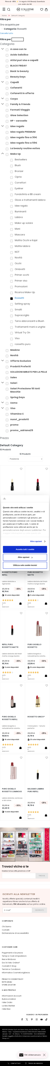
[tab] (25, 44)
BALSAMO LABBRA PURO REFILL (36, 790)
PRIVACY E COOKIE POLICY (12, 979)
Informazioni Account (11, 996)
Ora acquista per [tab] (9, 24)
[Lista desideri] (42, 9)
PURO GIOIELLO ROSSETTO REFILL (10, 718)
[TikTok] (46, 1019)
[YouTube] (41, 1019)
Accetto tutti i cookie (25, 549)
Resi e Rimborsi (9, 959)
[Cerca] (9, 9)
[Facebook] (22, 1019)
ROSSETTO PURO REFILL (9, 573)
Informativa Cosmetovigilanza (16, 972)
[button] (21, 469)
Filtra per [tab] (5, 19)
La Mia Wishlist (8, 1005)
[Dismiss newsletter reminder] (44, 1054)
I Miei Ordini (7, 1002)
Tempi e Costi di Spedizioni (14, 956)
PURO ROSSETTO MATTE (35, 573)
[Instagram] (36, 1019)
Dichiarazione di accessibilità (15, 933)
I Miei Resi (6, 1009)
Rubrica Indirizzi (9, 999)
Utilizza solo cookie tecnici (25, 565)
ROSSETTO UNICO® (36, 716)
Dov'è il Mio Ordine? (11, 962)
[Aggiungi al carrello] (20, 603)
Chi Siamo (6, 926)
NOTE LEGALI (7, 982)
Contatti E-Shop (9, 966)
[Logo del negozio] (25, 9)
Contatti (5, 930)
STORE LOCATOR (9, 985)
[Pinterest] (31, 1019)
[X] (27, 1019)
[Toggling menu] (4, 9)
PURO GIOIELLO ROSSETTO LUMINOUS (12, 790)
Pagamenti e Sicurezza (12, 952)
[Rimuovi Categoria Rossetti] (2, 29)
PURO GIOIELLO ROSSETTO (34, 645)
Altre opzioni (36, 541)
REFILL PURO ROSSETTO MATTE (10, 645)
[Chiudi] (18, 39)
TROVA (42, 875)
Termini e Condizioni (11, 969)
